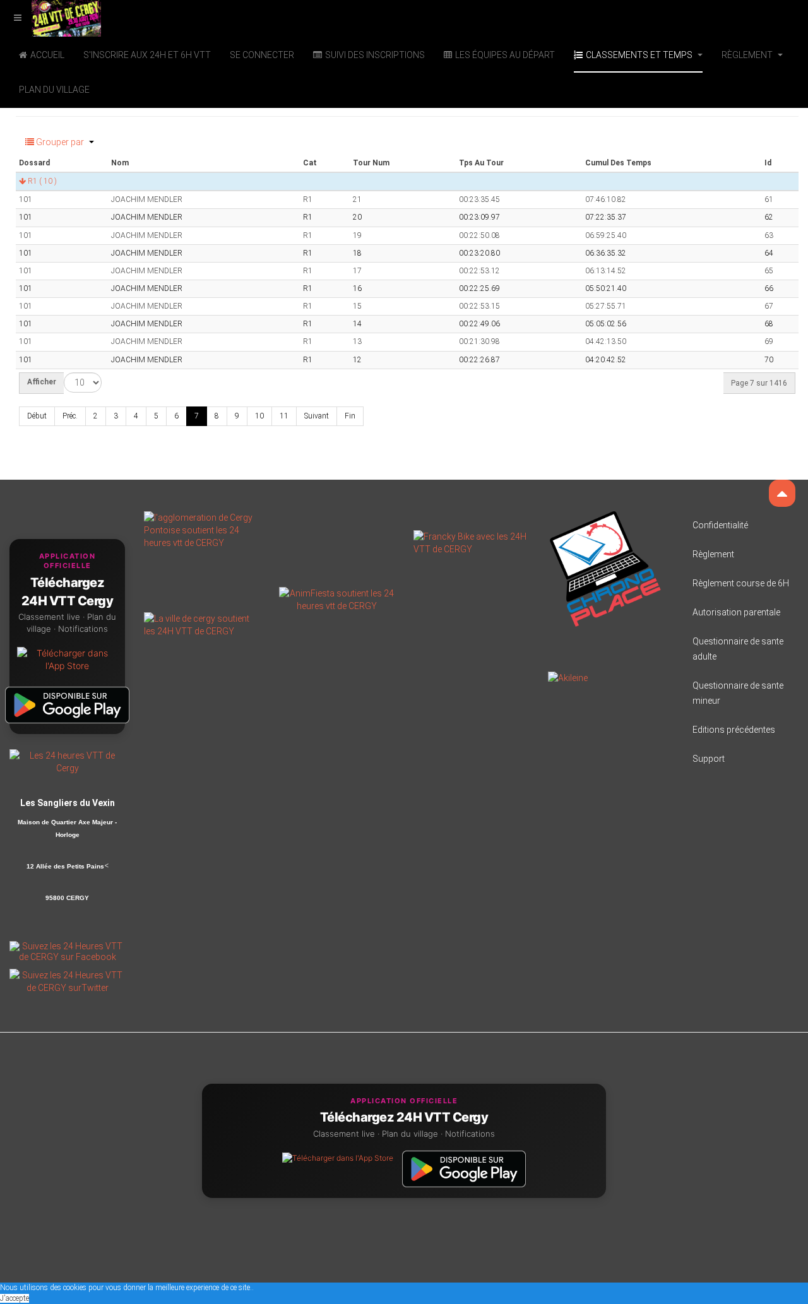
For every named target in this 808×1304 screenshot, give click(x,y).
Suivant (316, 416)
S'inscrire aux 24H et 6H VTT (147, 55)
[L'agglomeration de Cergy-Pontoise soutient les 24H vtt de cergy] (201, 529)
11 (284, 416)
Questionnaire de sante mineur (737, 693)
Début (37, 416)
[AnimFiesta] (337, 598)
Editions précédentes (733, 730)
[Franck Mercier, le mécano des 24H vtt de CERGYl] (471, 541)
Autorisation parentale (736, 612)
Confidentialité (720, 525)
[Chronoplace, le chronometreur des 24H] (605, 568)
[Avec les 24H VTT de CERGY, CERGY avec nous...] (201, 624)
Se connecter (262, 55)
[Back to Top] (782, 493)
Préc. (70, 416)
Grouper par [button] (60, 142)
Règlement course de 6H (740, 583)
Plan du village (54, 90)
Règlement (748, 55)
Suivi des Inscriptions (375, 55)
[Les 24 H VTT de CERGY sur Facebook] (67, 950)
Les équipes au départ (505, 55)
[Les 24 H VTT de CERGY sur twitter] (67, 980)
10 (259, 416)
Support (708, 759)
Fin (350, 416)
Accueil (47, 55)
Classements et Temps (640, 55)
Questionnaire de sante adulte (737, 648)
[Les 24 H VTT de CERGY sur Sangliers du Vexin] (67, 761)
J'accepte (14, 1298)
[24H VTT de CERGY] (50, 17)
